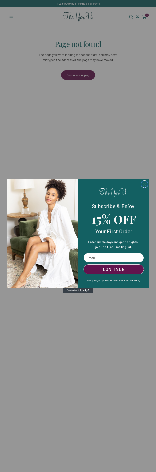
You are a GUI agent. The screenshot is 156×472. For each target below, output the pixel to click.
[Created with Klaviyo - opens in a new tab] (78, 290)
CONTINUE (114, 269)
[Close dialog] (144, 184)
